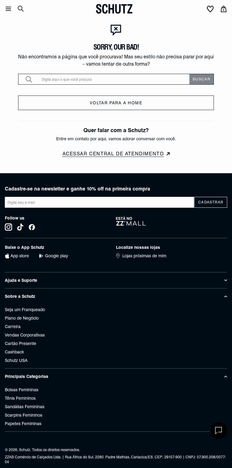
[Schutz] (114, 9)
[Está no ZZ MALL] (171, 223)
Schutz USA (16, 360)
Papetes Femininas (23, 423)
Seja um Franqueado (25, 309)
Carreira (13, 326)
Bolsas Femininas (21, 389)
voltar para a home (116, 102)
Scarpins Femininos (23, 415)
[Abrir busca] (21, 8)
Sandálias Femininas (24, 406)
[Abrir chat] (218, 430)
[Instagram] (8, 227)
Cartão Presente (20, 343)
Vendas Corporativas (25, 335)
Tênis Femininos (20, 398)
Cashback (14, 351)
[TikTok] (20, 227)
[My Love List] (210, 9)
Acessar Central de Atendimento (113, 154)
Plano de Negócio (22, 318)
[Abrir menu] (8, 8)
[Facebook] (31, 227)
